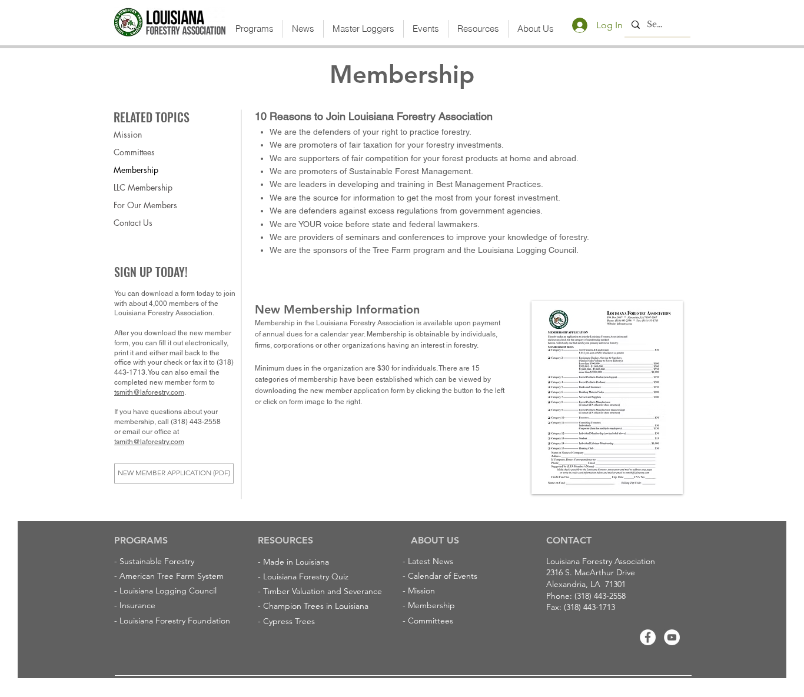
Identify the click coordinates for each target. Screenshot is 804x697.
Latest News (430, 561)
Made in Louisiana (296, 561)
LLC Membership (143, 187)
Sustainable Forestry (156, 561)
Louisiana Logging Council (168, 590)
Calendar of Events (442, 576)
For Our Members (145, 205)
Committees (134, 152)
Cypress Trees (289, 621)
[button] (255, 29)
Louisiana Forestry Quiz (305, 576)
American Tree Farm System (171, 576)
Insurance (137, 605)
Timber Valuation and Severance (322, 591)
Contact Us (133, 222)
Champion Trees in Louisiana (315, 606)
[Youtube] (672, 637)
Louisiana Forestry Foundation (174, 620)
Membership (136, 169)
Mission (128, 134)
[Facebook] (648, 637)
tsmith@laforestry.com (149, 392)
